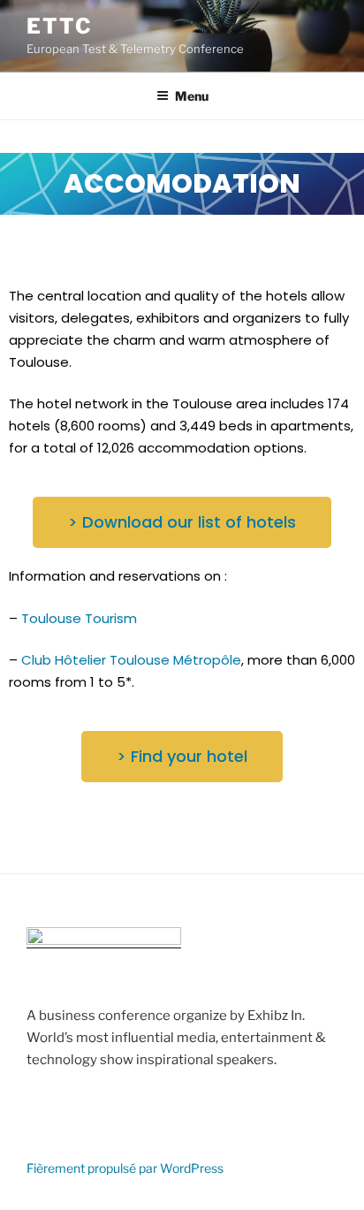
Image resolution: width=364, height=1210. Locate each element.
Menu (192, 95)
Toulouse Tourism (79, 618)
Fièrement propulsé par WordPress (125, 1168)
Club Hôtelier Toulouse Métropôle (131, 660)
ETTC (60, 26)
